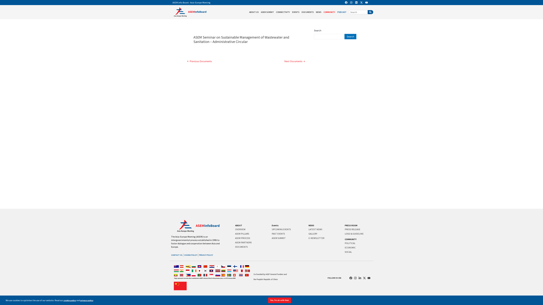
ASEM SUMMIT (267, 12)
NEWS (318, 12)
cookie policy (69, 300)
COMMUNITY (329, 12)
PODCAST (341, 12)
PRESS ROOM (351, 225)
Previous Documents (199, 61)
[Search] (370, 12)
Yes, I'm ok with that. (279, 300)
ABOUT (238, 225)
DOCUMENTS (308, 12)
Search (317, 30)
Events (275, 225)
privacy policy (86, 300)
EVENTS (295, 12)
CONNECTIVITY (283, 12)
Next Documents (294, 61)
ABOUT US (254, 12)
